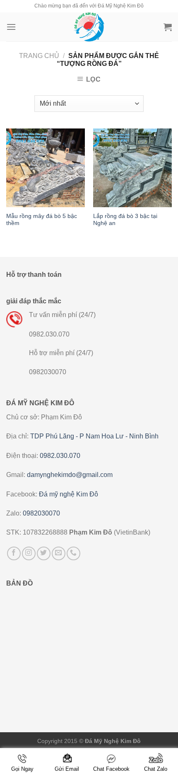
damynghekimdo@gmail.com (70, 474)
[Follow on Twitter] (44, 553)
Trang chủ (39, 55)
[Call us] (73, 553)
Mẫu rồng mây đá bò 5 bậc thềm (41, 220)
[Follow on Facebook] (14, 553)
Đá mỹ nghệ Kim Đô (68, 494)
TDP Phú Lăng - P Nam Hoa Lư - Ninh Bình (94, 436)
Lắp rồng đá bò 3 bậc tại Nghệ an (125, 220)
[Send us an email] (58, 553)
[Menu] (11, 27)
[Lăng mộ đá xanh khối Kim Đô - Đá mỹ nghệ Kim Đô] (89, 26)
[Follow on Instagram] (29, 553)
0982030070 (41, 513)
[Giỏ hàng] (168, 27)
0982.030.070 (60, 455)
